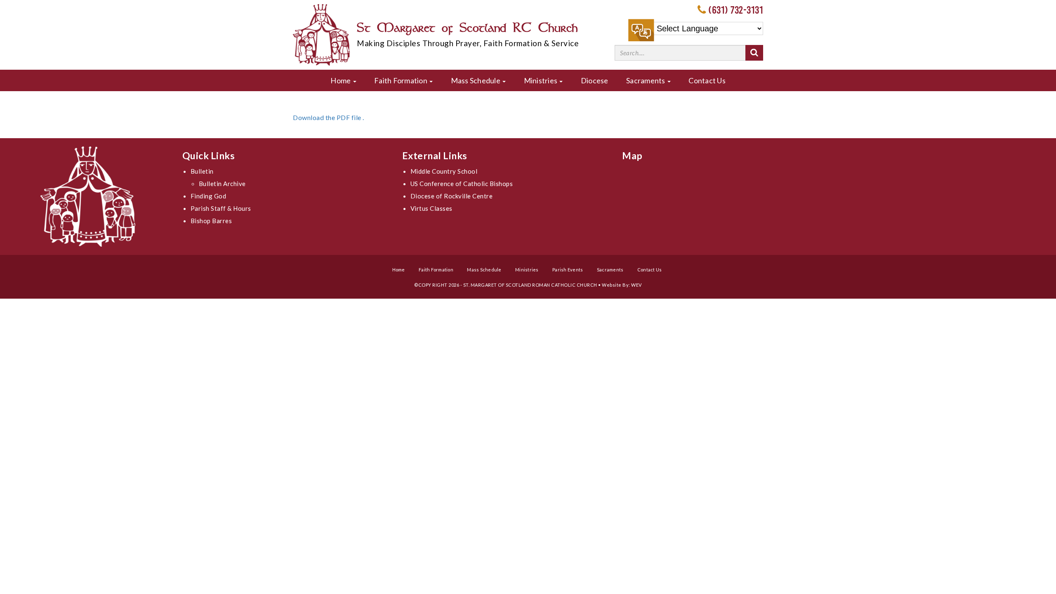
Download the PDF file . (328, 117)
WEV (636, 285)
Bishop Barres (211, 220)
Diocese (594, 80)
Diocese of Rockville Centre (451, 196)
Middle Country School (444, 171)
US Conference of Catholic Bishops (461, 183)
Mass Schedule (476, 80)
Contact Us (707, 80)
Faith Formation (401, 80)
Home (341, 80)
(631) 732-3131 (735, 9)
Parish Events (567, 269)
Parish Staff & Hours (221, 208)
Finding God (208, 196)
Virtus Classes (431, 208)
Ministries (541, 80)
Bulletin (202, 171)
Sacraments (646, 80)
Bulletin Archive (222, 183)
